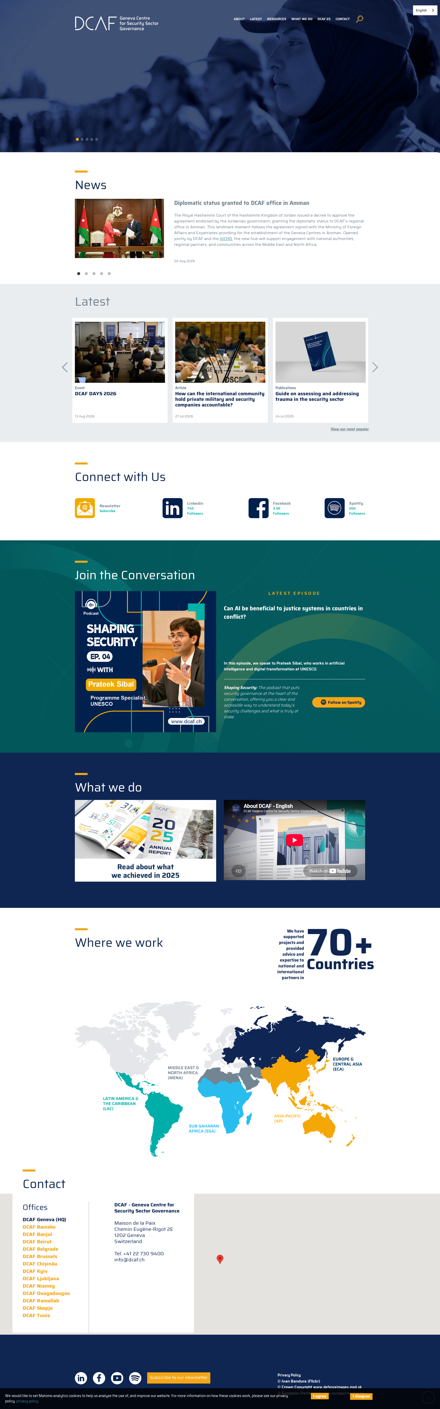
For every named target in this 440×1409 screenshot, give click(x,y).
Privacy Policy (289, 1375)
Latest (256, 19)
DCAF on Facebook (99, 1378)
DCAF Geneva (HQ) (44, 1219)
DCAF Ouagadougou (46, 1293)
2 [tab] (86, 273)
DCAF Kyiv (35, 1271)
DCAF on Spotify (135, 1378)
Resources (276, 19)
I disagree (361, 1396)
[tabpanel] (220, 231)
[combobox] (425, 10)
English (421, 10)
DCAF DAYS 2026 (95, 393)
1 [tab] (78, 273)
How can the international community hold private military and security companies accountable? (220, 399)
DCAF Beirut (37, 1241)
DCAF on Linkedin (81, 1378)
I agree (319, 1396)
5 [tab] (109, 273)
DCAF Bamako (39, 1227)
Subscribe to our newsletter (179, 1377)
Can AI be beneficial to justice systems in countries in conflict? (293, 612)
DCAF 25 (324, 19)
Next (372, 364)
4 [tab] (101, 273)
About (239, 19)
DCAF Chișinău (40, 1263)
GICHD (226, 238)
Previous (62, 364)
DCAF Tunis (36, 1315)
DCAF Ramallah (41, 1300)
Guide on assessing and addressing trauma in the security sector (317, 396)
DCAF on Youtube (117, 1378)
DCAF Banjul (37, 1234)
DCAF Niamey (39, 1286)
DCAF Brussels (40, 1256)
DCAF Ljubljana (41, 1278)
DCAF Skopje (38, 1308)
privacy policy (27, 1401)
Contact (343, 19)
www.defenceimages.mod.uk (337, 1387)
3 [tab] (94, 273)
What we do (301, 19)
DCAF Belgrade (40, 1249)
